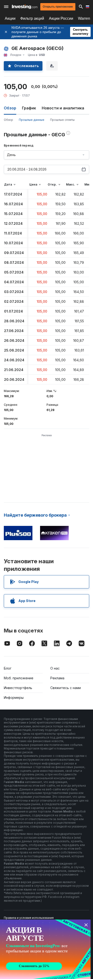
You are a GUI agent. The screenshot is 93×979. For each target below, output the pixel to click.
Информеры (14, 697)
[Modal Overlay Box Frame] (45, 949)
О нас (55, 668)
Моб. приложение (18, 678)
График (29, 108)
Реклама (57, 678)
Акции (10, 18)
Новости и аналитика (63, 108)
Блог (7, 668)
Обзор (8, 120)
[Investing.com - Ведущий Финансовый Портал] (24, 7)
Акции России (61, 18)
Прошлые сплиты (62, 120)
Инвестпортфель (18, 688)
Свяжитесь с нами (65, 688)
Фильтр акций (32, 18)
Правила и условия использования (29, 918)
